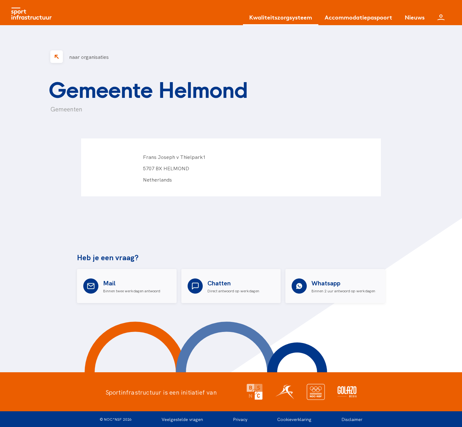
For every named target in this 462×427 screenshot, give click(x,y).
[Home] (33, 12)
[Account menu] (441, 12)
